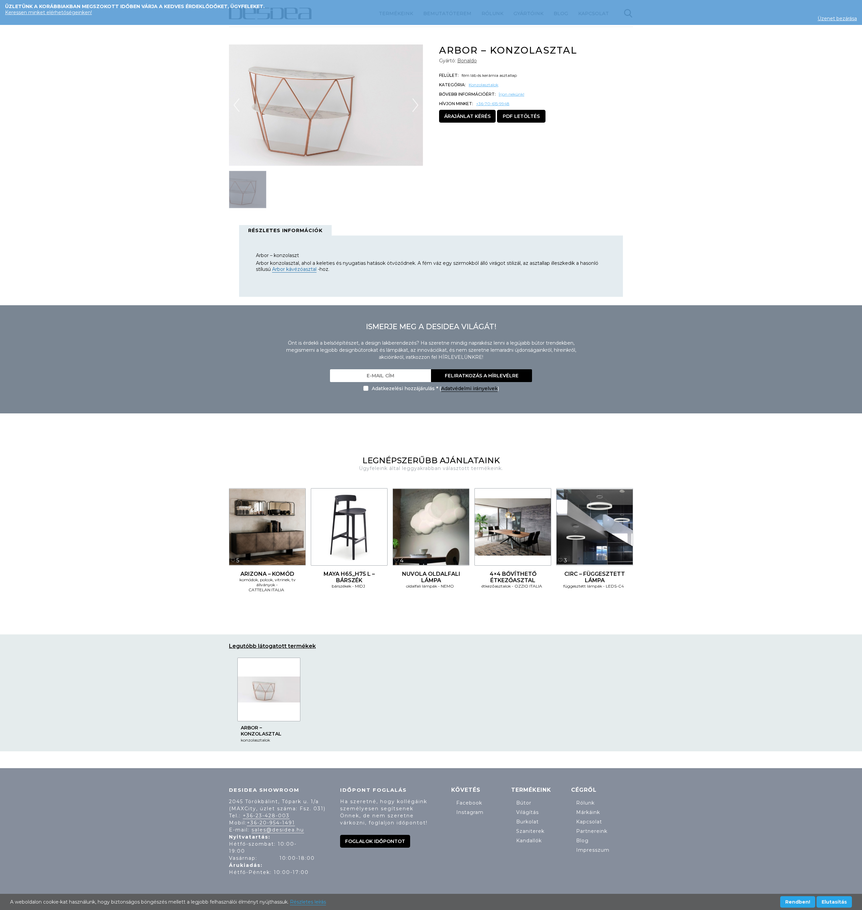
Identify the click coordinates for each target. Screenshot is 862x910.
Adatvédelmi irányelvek (469, 388)
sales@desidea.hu (278, 830)
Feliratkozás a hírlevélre (482, 376)
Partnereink (591, 831)
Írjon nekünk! (511, 94)
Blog (582, 841)
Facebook (469, 803)
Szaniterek (530, 831)
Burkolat (527, 822)
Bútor (523, 803)
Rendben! (797, 902)
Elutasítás (834, 902)
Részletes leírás (308, 902)
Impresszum (592, 850)
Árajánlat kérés (467, 116)
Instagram (470, 812)
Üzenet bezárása (837, 18)
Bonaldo (467, 61)
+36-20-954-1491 (271, 823)
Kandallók (529, 841)
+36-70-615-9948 (492, 103)
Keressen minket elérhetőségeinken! (48, 12)
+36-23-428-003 (266, 816)
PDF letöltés (521, 116)
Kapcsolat (589, 822)
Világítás (527, 812)
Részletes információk (285, 230)
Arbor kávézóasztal (294, 269)
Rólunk (585, 803)
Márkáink (588, 812)
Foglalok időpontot (375, 841)
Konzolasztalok (483, 84)
